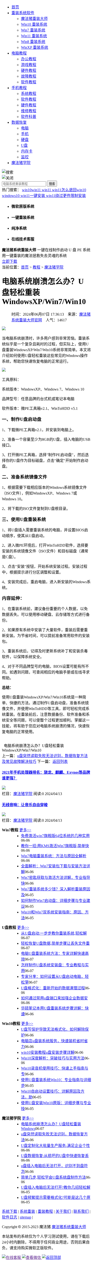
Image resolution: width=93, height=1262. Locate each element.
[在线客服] (12, 1258)
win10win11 (32, 190)
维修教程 (28, 111)
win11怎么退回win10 (69, 190)
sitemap (25, 1217)
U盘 (24, 145)
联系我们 (81, 1211)
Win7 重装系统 (33, 30)
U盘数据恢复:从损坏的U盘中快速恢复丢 (55, 1156)
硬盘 (25, 140)
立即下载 (9, 261)
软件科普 (28, 117)
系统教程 (28, 94)
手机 (25, 134)
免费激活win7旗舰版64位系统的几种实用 (55, 836)
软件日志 (9, 1217)
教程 (36, 267)
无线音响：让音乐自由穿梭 (25, 805)
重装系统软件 (22, 13)
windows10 (11, 196)
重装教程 (45, 1211)
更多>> (25, 830)
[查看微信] (32, 1258)
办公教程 (28, 59)
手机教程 (19, 88)
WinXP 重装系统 (34, 47)
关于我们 (63, 1211)
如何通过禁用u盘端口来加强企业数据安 (54, 998)
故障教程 (28, 76)
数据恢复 (19, 122)
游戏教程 (28, 65)
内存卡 (26, 151)
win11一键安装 (33, 196)
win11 (47, 190)
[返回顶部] (51, 1258)
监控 (25, 157)
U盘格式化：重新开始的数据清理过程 (53, 988)
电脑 (25, 128)
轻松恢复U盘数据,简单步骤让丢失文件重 (55, 943)
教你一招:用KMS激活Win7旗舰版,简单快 (55, 846)
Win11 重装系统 (34, 36)
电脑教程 (19, 53)
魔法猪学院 (21, 163)
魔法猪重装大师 (34, 19)
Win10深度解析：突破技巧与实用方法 (52, 1058)
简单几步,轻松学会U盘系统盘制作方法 (53, 1177)
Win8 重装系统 (33, 42)
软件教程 (28, 82)
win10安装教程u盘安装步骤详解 (47, 1052)
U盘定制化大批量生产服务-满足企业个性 (55, 1146)
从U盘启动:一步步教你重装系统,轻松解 (54, 933)
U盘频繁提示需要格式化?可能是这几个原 (55, 1197)
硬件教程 (28, 70)
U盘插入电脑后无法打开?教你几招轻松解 (55, 1187)
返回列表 (60, 762)
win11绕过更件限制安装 (66, 196)
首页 (15, 7)
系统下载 (9, 1211)
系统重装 (27, 1211)
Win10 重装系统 (34, 24)
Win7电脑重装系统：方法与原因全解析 (53, 856)
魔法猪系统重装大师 (69, 1227)
